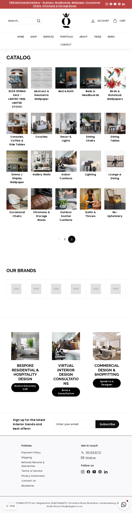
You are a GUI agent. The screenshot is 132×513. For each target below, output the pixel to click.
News (111, 36)
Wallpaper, (78, 2)
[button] (123, 504)
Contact (66, 44)
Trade (97, 36)
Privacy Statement (33, 476)
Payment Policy (31, 452)
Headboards (62, 2)
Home (20, 36)
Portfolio (66, 36)
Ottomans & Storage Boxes (59, 6)
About (84, 36)
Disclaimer (27, 485)
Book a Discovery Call (25, 387)
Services (48, 36)
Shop (33, 36)
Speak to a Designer (106, 383)
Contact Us (28, 480)
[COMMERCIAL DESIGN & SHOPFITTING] (107, 346)
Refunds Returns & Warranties (33, 464)
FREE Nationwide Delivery (24, 2)
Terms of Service (31, 471)
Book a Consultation (66, 392)
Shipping (26, 457)
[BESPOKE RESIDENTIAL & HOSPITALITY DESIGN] (25, 346)
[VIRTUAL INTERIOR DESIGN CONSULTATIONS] (66, 346)
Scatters (47, 2)
